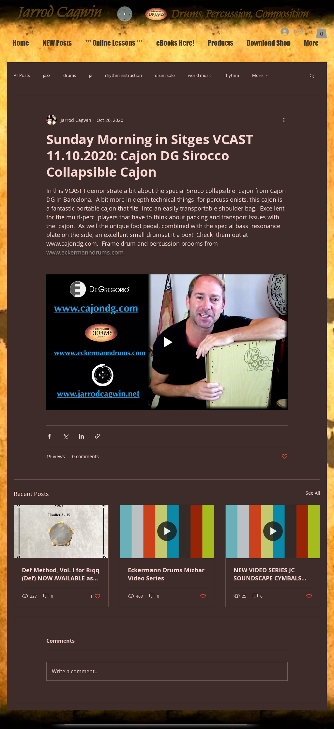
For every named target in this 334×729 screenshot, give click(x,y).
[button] (321, 31)
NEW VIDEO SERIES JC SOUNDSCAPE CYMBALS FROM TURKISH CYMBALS (270, 574)
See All (313, 493)
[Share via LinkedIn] (81, 436)
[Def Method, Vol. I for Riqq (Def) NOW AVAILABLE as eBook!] (61, 531)
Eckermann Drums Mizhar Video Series (166, 574)
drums (69, 75)
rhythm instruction (123, 75)
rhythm (231, 75)
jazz (46, 75)
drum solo (165, 75)
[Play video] (167, 342)
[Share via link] (97, 436)
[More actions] (284, 120)
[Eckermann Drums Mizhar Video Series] (167, 531)
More (257, 75)
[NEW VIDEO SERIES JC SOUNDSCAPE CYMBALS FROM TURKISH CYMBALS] (273, 531)
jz (90, 75)
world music (199, 75)
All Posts (22, 75)
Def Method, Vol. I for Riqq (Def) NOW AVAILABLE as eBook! (60, 574)
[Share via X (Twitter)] (65, 436)
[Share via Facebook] (49, 436)
